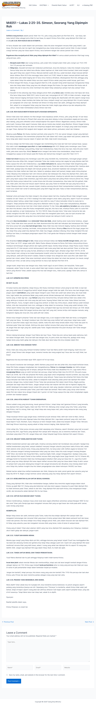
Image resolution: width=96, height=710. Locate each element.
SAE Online (33, 5)
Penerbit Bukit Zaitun (59, 5)
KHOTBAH (43, 5)
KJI (78, 5)
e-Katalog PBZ (87, 5)
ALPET (72, 5)
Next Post (89, 622)
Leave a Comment (12, 30)
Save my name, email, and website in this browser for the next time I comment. (37, 675)
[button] (48, 5)
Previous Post (8, 622)
